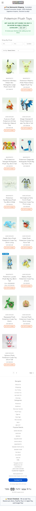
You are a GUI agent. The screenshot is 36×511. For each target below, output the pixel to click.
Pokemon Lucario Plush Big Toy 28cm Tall (9, 279)
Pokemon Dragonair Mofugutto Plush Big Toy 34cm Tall (26, 162)
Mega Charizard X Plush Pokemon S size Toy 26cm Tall (26, 121)
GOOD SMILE (18, 441)
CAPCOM (18, 433)
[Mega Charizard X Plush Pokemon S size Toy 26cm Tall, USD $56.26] (26, 104)
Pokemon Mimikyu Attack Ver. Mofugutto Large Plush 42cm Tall (9, 84)
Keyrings (18, 417)
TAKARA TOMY (18, 449)
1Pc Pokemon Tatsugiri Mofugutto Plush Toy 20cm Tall (9, 162)
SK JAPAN (18, 455)
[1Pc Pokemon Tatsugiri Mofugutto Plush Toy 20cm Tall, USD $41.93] (9, 145)
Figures (18, 414)
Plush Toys (18, 411)
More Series (18, 420)
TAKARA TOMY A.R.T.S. (18, 447)
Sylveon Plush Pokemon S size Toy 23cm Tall (9, 357)
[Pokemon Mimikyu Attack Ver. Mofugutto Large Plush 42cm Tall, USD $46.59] (9, 66)
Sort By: (5, 50)
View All (18, 457)
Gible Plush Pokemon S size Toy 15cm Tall (26, 240)
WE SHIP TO (18, 395)
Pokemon (18, 403)
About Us (18, 384)
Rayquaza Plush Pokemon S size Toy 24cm (9, 319)
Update (29, 43)
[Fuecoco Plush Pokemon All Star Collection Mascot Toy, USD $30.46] (9, 104)
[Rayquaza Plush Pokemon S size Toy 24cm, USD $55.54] (9, 303)
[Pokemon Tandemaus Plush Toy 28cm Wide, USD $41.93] (9, 183)
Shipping (18, 387)
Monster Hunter (18, 409)
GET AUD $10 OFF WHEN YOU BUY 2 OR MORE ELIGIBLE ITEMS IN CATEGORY (18, 25)
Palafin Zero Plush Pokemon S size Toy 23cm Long (9, 240)
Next (31, 373)
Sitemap (18, 398)
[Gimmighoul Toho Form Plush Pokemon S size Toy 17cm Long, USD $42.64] (26, 183)
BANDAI (18, 436)
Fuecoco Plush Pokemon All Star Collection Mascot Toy (9, 122)
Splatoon (18, 406)
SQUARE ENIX (18, 439)
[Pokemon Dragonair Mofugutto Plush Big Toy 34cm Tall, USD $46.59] (26, 145)
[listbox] (13, 50)
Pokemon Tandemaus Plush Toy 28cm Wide (9, 200)
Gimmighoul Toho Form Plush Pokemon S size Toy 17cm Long (26, 201)
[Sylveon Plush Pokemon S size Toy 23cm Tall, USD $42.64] (9, 341)
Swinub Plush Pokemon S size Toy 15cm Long (26, 319)
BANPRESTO (18, 444)
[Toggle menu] (2, 2)
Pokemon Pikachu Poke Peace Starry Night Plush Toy (26, 83)
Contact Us (18, 392)
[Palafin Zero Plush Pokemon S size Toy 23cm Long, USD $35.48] (9, 224)
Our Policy (18, 390)
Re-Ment (18, 452)
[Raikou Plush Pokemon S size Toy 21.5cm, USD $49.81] (26, 262)
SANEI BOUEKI (18, 431)
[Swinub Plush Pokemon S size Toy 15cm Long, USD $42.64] (26, 303)
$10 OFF (22, 28)
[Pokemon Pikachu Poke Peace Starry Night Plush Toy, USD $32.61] (26, 66)
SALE (18, 422)
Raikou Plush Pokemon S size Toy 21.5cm (26, 279)
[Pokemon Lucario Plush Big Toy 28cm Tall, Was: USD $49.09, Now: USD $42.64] (9, 262)
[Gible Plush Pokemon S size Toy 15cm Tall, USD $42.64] (26, 224)
